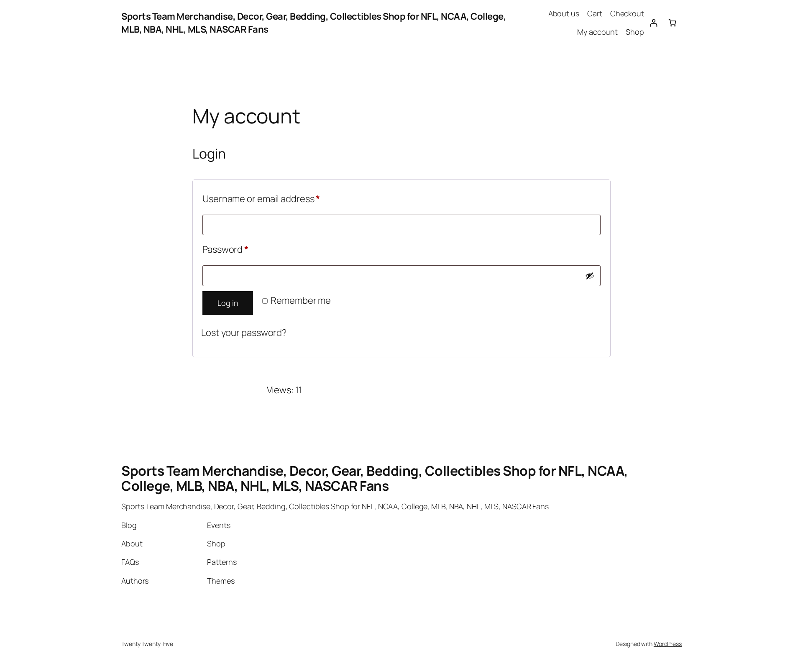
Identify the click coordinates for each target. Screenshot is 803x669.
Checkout (627, 13)
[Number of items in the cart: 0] (672, 22)
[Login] (653, 22)
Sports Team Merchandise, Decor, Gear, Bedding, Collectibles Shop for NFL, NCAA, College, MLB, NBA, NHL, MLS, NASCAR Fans (374, 478)
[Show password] (589, 275)
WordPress (668, 644)
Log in (227, 303)
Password (244, 249)
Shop (635, 32)
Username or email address (280, 198)
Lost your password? (243, 332)
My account (597, 32)
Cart (594, 13)
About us (563, 13)
